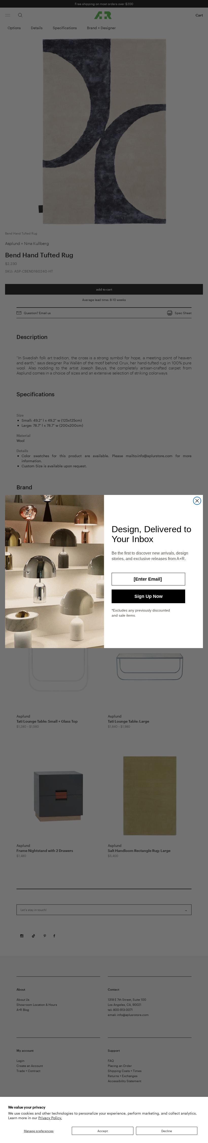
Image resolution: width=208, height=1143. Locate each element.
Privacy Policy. (50, 1118)
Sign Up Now (148, 596)
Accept (102, 1131)
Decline (166, 1131)
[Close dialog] (197, 501)
